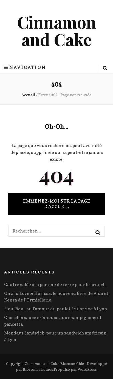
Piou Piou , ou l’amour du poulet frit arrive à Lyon (55, 308)
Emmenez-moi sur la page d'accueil (56, 203)
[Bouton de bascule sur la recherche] (105, 68)
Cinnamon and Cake (56, 30)
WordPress (87, 369)
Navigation (27, 67)
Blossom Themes (38, 369)
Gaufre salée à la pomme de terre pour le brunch (55, 284)
